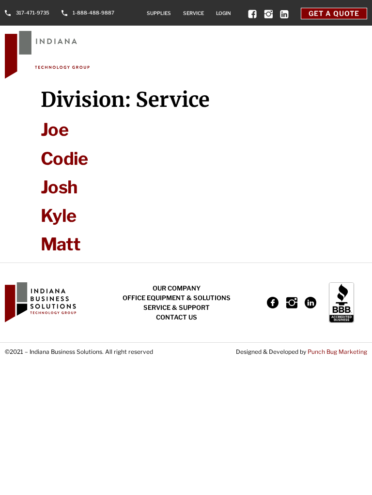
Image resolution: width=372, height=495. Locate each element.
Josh (59, 187)
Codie (64, 158)
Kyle (58, 215)
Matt (60, 244)
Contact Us (176, 317)
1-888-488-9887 (93, 12)
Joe (54, 129)
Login (223, 13)
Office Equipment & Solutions (177, 298)
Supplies (159, 13)
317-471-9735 (32, 12)
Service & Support (176, 307)
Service (193, 13)
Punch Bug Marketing (337, 351)
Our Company (177, 288)
